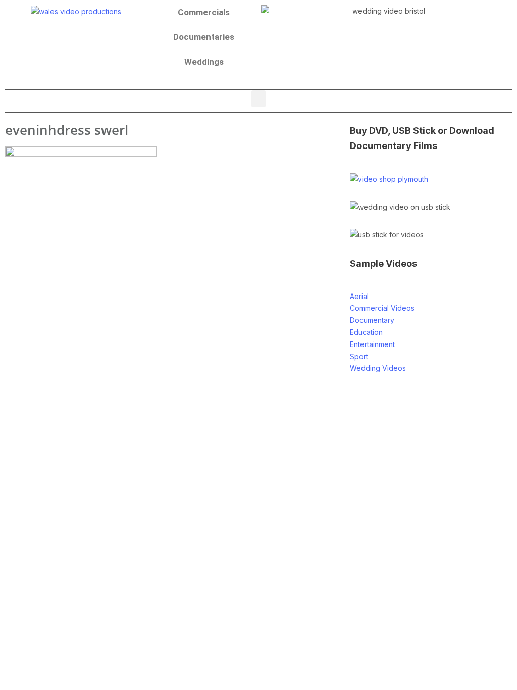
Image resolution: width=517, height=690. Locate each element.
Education (366, 332)
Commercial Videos (382, 308)
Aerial (359, 296)
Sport (359, 356)
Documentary (372, 320)
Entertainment (372, 344)
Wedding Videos (378, 368)
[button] (258, 98)
